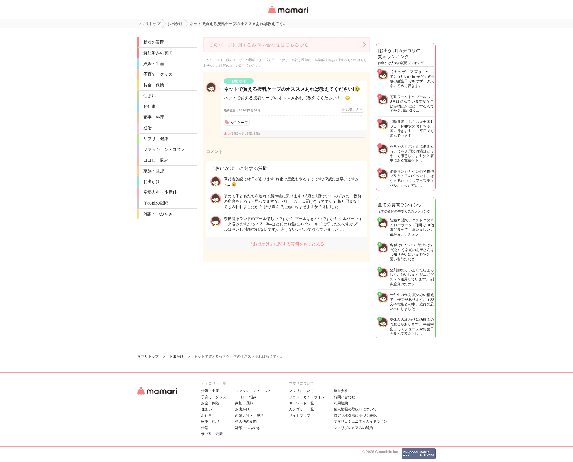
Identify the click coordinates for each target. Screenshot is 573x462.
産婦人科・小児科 (160, 192)
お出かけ (151, 181)
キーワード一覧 (301, 403)
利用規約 (341, 403)
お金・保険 (153, 85)
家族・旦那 (153, 170)
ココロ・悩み (155, 160)
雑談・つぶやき (157, 213)
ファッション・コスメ (164, 149)
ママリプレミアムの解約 (353, 428)
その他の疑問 (155, 203)
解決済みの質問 (157, 52)
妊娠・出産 (153, 63)
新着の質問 (153, 42)
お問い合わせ (344, 397)
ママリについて (301, 391)
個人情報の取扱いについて (355, 409)
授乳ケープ (239, 122)
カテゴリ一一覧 (301, 409)
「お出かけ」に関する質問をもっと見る (286, 243)
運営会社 (341, 391)
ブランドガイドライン (307, 397)
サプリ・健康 (155, 138)
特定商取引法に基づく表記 (355, 415)
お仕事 (149, 106)
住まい (149, 95)
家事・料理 (153, 117)
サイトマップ (299, 415)
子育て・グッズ (157, 74)
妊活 (147, 127)
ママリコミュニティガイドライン (360, 421)
